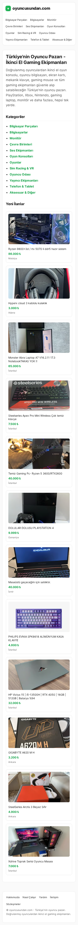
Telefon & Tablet (39, 39)
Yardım (43, 897)
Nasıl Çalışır (29, 897)
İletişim (54, 897)
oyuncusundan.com (28, 8)
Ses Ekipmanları (35, 26)
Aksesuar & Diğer (62, 39)
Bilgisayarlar (37, 19)
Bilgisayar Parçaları (16, 19)
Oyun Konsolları (56, 26)
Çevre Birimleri (14, 26)
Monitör (51, 19)
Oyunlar (10, 32)
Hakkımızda (13, 897)
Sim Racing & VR (27, 32)
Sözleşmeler (13, 904)
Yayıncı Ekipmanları (16, 39)
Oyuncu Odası (47, 32)
